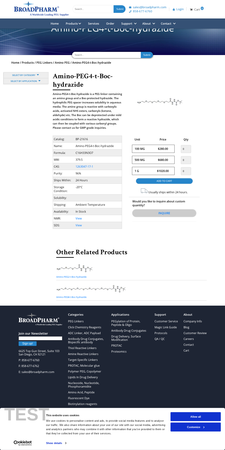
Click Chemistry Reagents (84, 327)
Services (93, 23)
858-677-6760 (142, 11)
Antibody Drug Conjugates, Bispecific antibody (86, 340)
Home (55, 23)
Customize (193, 426)
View (79, 218)
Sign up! (27, 343)
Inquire (164, 213)
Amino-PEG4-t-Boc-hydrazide (91, 63)
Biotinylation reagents (82, 404)
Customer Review (195, 333)
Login (180, 9)
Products (72, 23)
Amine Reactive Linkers (83, 354)
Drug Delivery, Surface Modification (126, 338)
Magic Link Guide (166, 327)
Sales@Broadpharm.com (149, 7)
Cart (186, 350)
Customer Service (166, 321)
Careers (189, 339)
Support (126, 23)
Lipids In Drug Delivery (83, 377)
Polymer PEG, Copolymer (84, 371)
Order (110, 23)
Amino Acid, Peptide (81, 392)
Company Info (193, 321)
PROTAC (116, 345)
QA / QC (160, 339)
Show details (54, 443)
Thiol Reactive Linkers (82, 348)
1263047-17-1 (84, 166)
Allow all (195, 416)
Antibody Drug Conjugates (128, 331)
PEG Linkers (44, 63)
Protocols (161, 333)
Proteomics (119, 351)
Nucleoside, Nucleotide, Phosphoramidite (83, 384)
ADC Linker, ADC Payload (84, 333)
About (146, 23)
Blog (186, 327)
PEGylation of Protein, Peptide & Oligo (125, 323)
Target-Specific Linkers (83, 360)
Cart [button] (198, 9)
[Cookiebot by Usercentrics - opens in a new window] (22, 443)
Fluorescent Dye (78, 398)
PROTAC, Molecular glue (84, 366)
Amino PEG (62, 63)
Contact (166, 23)
